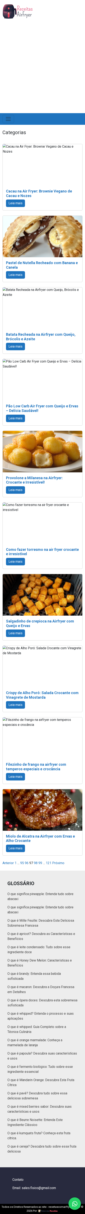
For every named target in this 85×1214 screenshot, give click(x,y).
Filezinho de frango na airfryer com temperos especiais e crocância (36, 766)
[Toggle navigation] (8, 119)
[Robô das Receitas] (48, 1210)
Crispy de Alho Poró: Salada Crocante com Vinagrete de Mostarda (42, 695)
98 (36, 863)
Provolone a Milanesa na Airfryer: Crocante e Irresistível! (34, 480)
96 (26, 863)
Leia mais (15, 203)
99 (40, 863)
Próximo (58, 863)
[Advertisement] (42, 65)
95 (22, 863)
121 (48, 863)
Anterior (8, 863)
